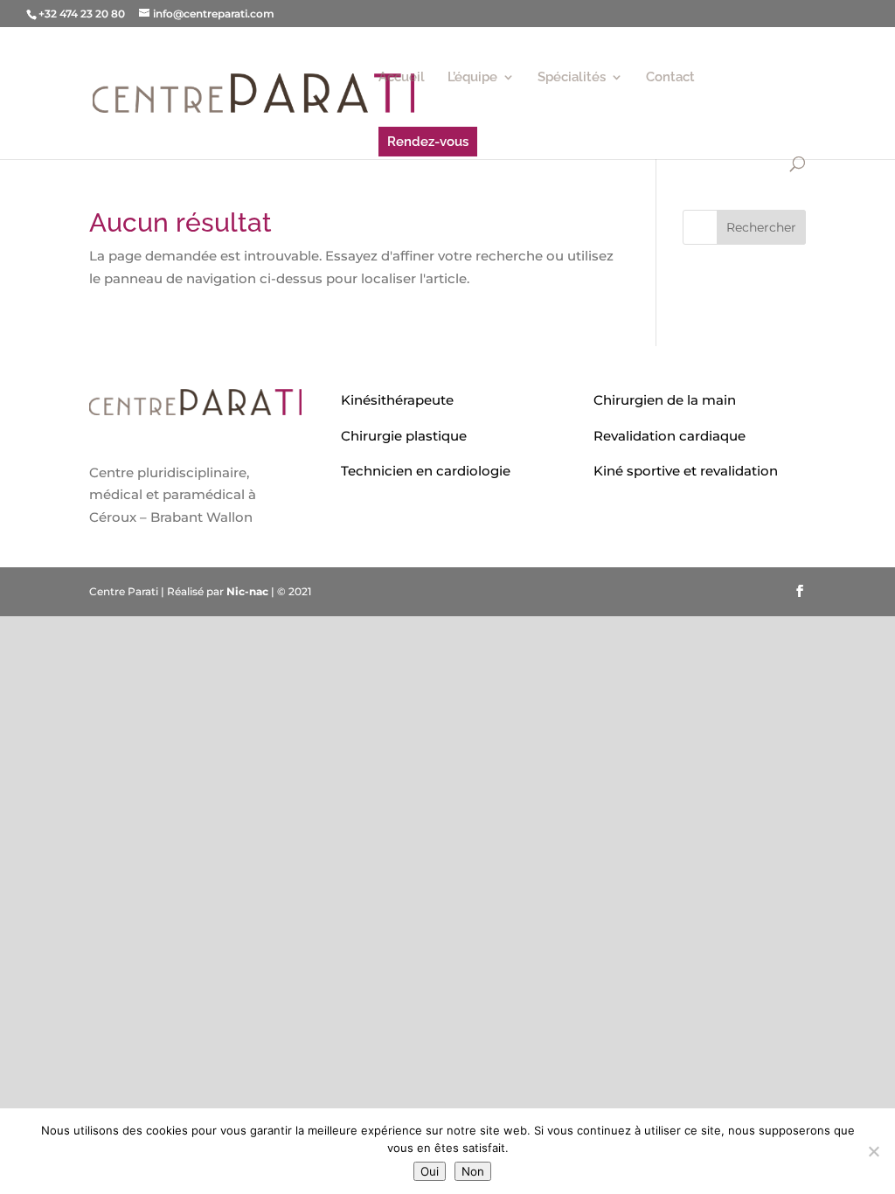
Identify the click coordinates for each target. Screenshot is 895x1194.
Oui (429, 1171)
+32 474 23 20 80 (81, 13)
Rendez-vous (427, 141)
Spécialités (572, 78)
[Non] (873, 1151)
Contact (670, 78)
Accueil (401, 78)
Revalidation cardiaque (669, 435)
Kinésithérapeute (397, 400)
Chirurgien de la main (664, 400)
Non (472, 1171)
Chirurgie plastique (404, 435)
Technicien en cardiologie (425, 470)
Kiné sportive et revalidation (685, 470)
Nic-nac (247, 591)
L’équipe (472, 78)
